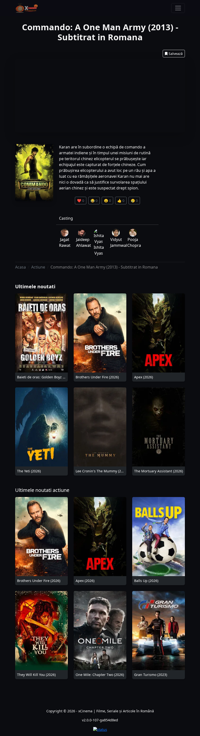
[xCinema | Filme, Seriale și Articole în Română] (26, 8)
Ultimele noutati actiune (42, 490)
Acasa (20, 267)
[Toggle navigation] (178, 8)
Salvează (176, 53)
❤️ (80, 200)
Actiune (38, 267)
